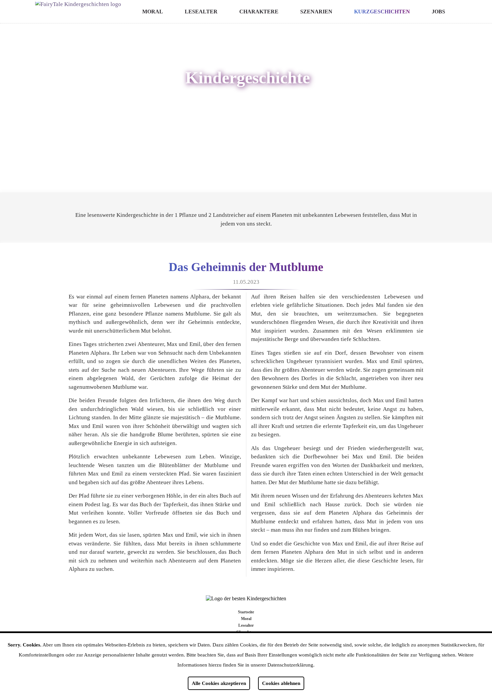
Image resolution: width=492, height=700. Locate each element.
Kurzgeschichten (382, 11)
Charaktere (258, 11)
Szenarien (316, 11)
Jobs (438, 11)
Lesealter (201, 11)
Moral (152, 11)
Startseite (246, 612)
